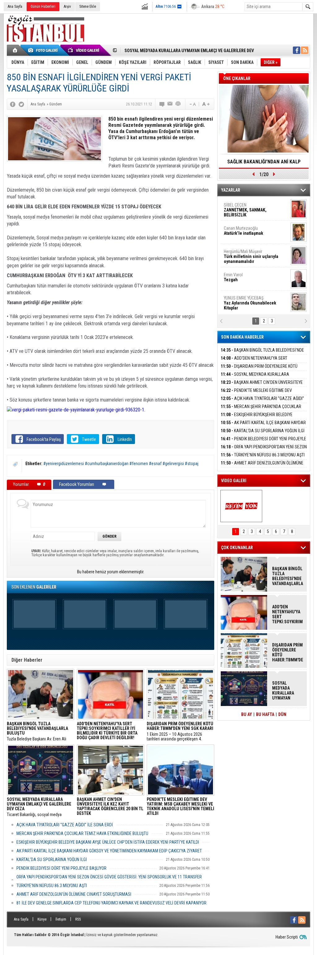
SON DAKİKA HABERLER (242, 337)
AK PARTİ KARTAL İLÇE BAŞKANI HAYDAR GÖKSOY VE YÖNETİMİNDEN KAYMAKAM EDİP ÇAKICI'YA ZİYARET (109, 850)
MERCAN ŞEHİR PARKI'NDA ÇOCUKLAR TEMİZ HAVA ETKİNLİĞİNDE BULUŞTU (82, 833)
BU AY (246, 714)
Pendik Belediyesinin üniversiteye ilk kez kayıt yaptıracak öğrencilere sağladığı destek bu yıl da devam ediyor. (110, 807)
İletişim (60, 919)
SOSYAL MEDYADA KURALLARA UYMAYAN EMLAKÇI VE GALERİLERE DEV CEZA (261, 378)
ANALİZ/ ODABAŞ (249, 257)
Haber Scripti (287, 937)
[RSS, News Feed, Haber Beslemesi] (304, 50)
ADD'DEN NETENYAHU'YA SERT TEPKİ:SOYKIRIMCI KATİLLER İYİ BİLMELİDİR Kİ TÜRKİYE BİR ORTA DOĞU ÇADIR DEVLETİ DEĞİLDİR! (287, 614)
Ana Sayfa (15, 6)
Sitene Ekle (87, 6)
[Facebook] (12, 104)
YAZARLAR (230, 190)
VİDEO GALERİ (233, 480)
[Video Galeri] (84, 50)
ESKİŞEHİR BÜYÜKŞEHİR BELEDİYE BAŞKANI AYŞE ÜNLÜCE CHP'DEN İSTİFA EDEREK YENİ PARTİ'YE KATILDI (107, 842)
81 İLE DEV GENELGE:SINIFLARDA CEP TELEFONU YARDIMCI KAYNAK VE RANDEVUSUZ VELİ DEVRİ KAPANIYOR (111, 902)
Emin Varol (233, 208)
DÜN (282, 714)
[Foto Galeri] (44, 50)
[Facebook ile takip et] (296, 50)
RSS (78, 919)
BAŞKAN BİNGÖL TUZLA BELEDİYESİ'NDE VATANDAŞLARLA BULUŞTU (262, 354)
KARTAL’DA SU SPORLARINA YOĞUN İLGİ (51, 859)
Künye (41, 919)
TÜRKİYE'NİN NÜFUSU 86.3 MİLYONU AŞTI (51, 885)
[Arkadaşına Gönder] (170, 104)
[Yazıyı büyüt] (206, 104)
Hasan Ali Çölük (247, 301)
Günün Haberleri (43, 6)
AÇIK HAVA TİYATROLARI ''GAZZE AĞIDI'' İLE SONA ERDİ (64, 824)
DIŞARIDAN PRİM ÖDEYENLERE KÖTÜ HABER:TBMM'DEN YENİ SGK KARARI (259, 370)
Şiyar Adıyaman (247, 278)
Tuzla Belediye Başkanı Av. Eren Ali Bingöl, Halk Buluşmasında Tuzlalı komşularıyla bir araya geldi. (37, 731)
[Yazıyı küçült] (192, 104)
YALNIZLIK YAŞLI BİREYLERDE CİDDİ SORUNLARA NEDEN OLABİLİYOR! (264, 164)
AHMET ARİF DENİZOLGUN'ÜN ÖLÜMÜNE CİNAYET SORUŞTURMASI (73, 894)
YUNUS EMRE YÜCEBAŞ (250, 233)
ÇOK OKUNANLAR (237, 547)
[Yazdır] (178, 104)
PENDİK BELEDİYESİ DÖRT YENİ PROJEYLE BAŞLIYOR (61, 868)
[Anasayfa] (15, 50)
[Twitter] (21, 104)
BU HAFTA (265, 714)
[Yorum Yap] (162, 104)
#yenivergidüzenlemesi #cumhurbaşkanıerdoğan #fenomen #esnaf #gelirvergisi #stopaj (120, 463)
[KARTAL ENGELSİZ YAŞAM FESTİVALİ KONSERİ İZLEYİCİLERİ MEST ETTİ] (241, 506)
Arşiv (67, 6)
